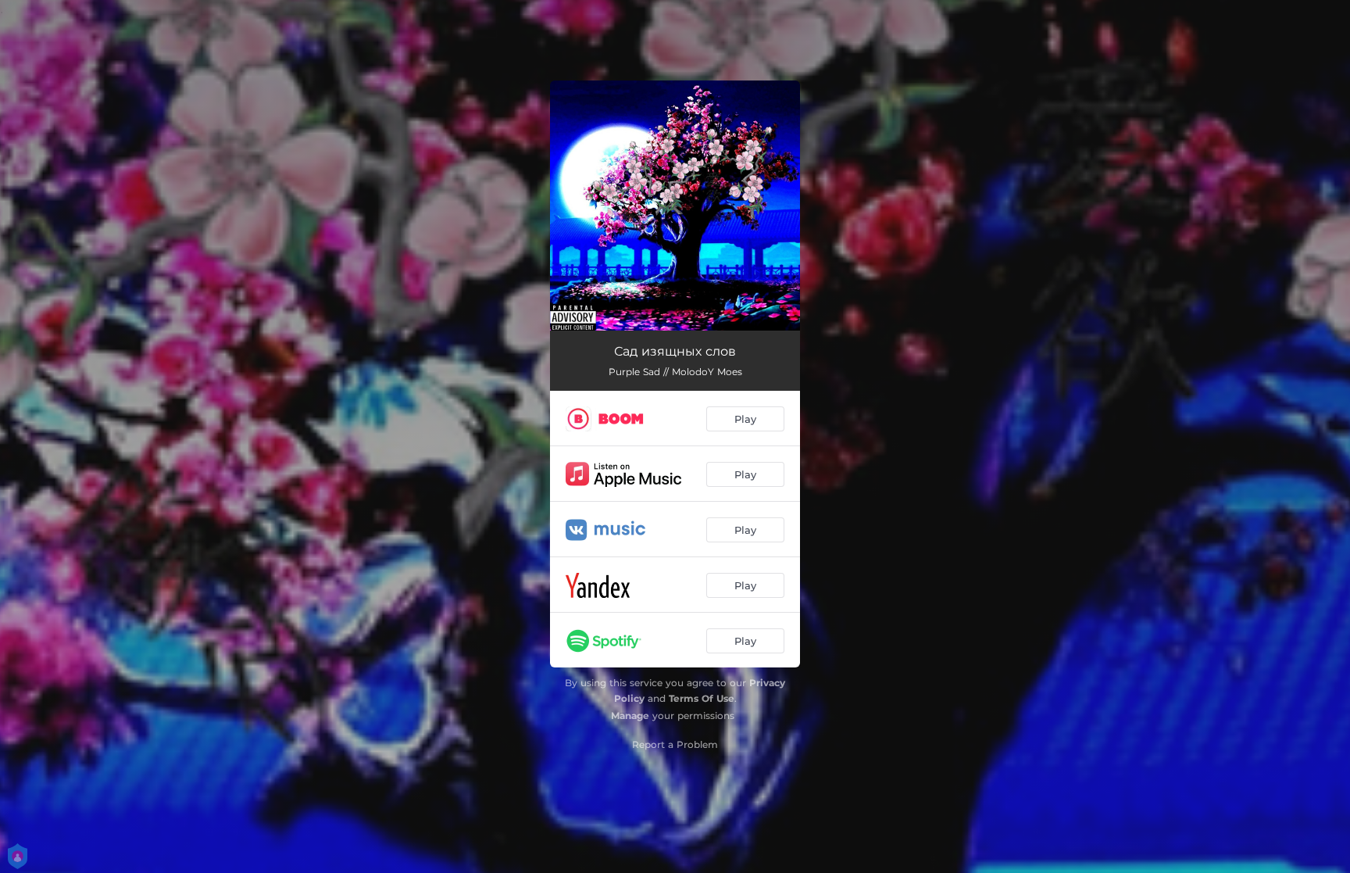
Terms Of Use (701, 698)
